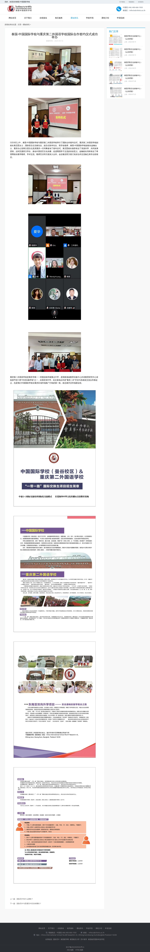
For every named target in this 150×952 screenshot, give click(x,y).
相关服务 (59, 18)
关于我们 (28, 18)
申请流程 (120, 18)
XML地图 (70, 950)
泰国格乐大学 (75, 939)
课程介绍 (105, 18)
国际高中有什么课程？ (25, 899)
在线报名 (141, 2)
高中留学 (84, 939)
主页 (19, 24)
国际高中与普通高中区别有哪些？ (29, 903)
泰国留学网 (65, 939)
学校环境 (90, 18)
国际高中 (56, 939)
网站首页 (42, 928)
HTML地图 (79, 950)
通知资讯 (74, 18)
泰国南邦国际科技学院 (96, 939)
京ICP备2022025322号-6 (75, 947)
